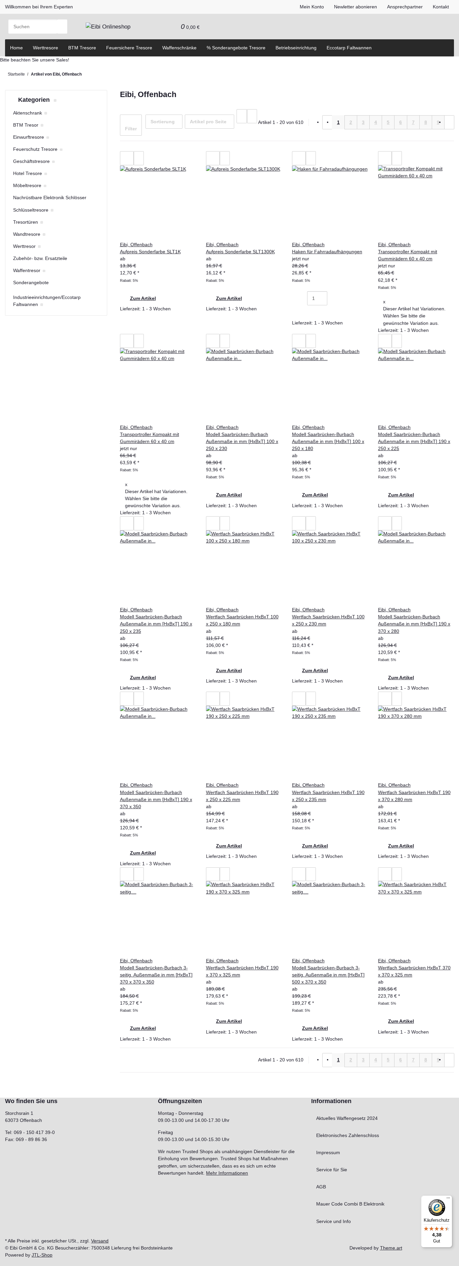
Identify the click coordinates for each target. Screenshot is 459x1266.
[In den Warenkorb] (302, 312)
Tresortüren (25, 222)
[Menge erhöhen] (332, 298)
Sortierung (163, 121)
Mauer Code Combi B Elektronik (350, 1204)
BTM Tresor (25, 125)
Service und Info (333, 1221)
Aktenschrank (27, 113)
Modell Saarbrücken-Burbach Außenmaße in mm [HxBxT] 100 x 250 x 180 (328, 441)
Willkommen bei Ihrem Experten (39, 6)
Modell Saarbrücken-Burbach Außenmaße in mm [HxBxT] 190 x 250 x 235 (156, 624)
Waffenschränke (179, 47)
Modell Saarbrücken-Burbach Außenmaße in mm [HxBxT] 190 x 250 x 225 (414, 441)
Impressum (328, 1152)
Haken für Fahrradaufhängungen (327, 251)
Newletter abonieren (355, 6)
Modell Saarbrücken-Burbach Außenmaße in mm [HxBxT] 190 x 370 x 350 (156, 799)
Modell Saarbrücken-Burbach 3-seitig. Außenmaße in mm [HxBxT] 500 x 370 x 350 (328, 975)
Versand (100, 1240)
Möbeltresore (27, 185)
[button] (161, 26)
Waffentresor (26, 270)
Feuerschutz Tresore (35, 149)
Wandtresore (26, 234)
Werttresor (24, 246)
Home (16, 47)
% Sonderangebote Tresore (236, 47)
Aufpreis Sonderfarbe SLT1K (150, 251)
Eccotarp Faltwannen (349, 47)
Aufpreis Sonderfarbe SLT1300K (240, 251)
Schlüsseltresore (30, 210)
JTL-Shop (42, 1255)
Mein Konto (312, 6)
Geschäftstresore (31, 161)
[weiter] (449, 122)
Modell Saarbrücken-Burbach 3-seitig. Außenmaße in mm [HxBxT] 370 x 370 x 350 (156, 975)
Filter (131, 128)
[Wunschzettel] (171, 26)
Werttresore (45, 47)
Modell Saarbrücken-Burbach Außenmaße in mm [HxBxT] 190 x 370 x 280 (414, 624)
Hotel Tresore (27, 173)
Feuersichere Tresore (129, 47)
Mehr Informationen (227, 1173)
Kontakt (441, 6)
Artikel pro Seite (208, 121)
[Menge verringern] (302, 298)
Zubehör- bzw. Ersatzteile (40, 258)
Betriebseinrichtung (296, 47)
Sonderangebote (31, 282)
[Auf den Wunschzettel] (139, 158)
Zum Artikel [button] (143, 298)
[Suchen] (62, 26)
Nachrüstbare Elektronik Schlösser (49, 197)
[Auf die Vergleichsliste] (127, 158)
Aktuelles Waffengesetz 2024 (347, 1118)
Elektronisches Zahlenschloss (347, 1135)
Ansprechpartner (405, 6)
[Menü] (448, 1199)
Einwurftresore (28, 137)
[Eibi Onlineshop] (108, 26)
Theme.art (391, 1248)
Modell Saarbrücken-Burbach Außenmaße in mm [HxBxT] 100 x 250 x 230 (242, 441)
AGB (321, 1186)
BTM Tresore (82, 47)
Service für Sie (331, 1169)
